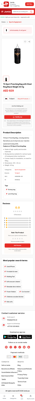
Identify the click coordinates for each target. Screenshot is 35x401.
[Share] (29, 41)
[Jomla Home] (6, 11)
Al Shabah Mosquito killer (8, 384)
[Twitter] (15, 347)
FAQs (19, 385)
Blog (19, 365)
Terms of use (22, 382)
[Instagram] (11, 347)
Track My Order (23, 378)
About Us (21, 362)
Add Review (17, 245)
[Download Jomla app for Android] (10, 337)
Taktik (3, 379)
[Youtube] (24, 347)
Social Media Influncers (9, 372)
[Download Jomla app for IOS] (25, 337)
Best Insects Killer (7, 376)
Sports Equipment (20, 170)
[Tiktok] (20, 347)
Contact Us (5, 362)
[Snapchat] (29, 347)
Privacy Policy (22, 375)
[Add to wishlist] (25, 41)
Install (29, 4)
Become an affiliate (8, 369)
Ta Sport (17, 173)
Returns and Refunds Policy (25, 370)
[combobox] (21, 12)
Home (3, 22)
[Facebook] (6, 347)
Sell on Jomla (5, 365)
